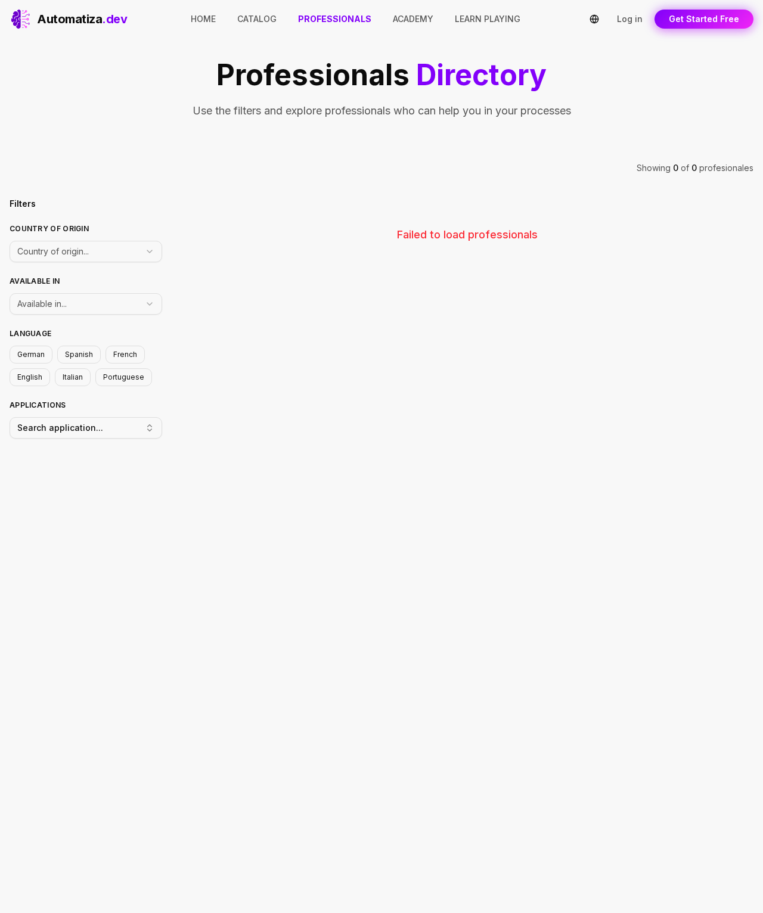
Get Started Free (704, 19)
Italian (73, 376)
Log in (630, 19)
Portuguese (123, 376)
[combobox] (86, 251)
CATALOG (257, 19)
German (31, 354)
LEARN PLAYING (487, 19)
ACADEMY (413, 19)
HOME (203, 19)
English (29, 376)
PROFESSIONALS (334, 19)
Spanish (79, 354)
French (125, 354)
